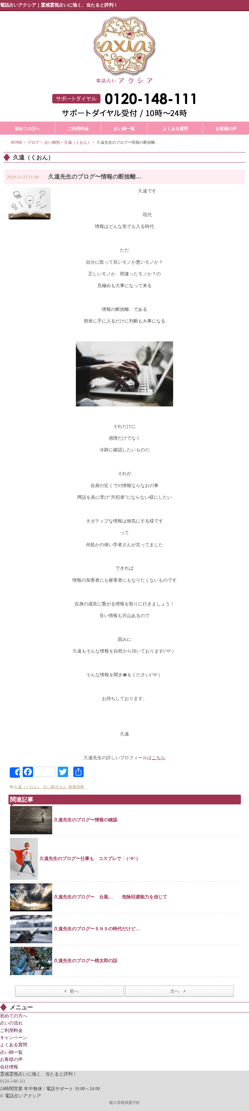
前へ (74, 991)
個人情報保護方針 (124, 1102)
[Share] (14, 772)
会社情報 (9, 1067)
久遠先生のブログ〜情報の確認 (85, 819)
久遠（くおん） (77, 142)
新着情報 (76, 787)
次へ (174, 991)
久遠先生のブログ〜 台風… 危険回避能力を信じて (110, 896)
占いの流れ (11, 1023)
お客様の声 (11, 1059)
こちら (158, 757)
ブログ (33, 142)
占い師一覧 (11, 1052)
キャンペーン (13, 1037)
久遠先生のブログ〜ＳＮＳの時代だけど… (97, 928)
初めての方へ (13, 1015)
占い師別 (52, 142)
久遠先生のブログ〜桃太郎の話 (85, 960)
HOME (16, 142)
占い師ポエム (54, 787)
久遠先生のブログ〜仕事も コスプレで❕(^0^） (90, 858)
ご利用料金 (11, 1030)
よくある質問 (13, 1044)
